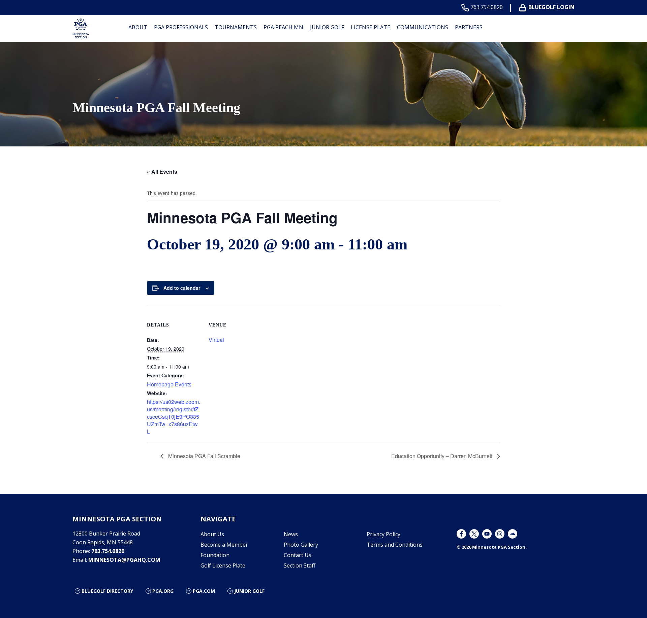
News (291, 534)
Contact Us (297, 555)
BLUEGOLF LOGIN (551, 7)
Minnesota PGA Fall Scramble (203, 456)
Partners (469, 27)
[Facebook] (461, 534)
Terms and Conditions (395, 544)
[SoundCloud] (512, 534)
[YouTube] (487, 534)
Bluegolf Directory (107, 591)
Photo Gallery (301, 544)
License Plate (370, 27)
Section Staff (299, 565)
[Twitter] (474, 534)
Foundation (215, 555)
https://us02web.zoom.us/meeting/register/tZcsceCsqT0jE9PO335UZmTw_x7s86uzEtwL (173, 416)
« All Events (162, 171)
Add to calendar (181, 287)
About (137, 27)
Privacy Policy (383, 534)
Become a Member (224, 544)
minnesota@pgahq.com (124, 559)
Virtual (216, 340)
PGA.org (163, 591)
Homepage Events (169, 384)
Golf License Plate (223, 565)
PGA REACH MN (283, 27)
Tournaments (236, 27)
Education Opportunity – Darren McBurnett (442, 456)
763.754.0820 (486, 7)
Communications (422, 27)
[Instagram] (499, 534)
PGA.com (204, 591)
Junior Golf (327, 27)
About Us (212, 534)
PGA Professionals (181, 27)
